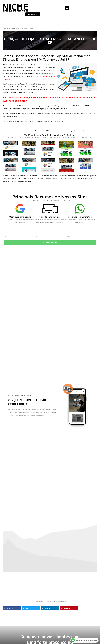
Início (4, 28)
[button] (67, 8)
